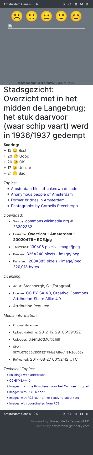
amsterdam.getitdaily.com (70, 426)
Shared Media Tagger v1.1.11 (69, 421)
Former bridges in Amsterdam (38, 200)
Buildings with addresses (27, 375)
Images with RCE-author (27, 392)
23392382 (22, 226)
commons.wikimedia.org (47, 221)
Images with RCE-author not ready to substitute (44, 397)
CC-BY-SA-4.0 (20, 380)
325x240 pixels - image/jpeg (52, 253)
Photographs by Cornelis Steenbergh (44, 205)
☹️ (16, 16)
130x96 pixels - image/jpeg (55, 246)
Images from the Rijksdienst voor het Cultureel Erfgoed (49, 386)
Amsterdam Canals (17, 4)
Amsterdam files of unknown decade (44, 188)
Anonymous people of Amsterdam (42, 194)
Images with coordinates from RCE (34, 403)
